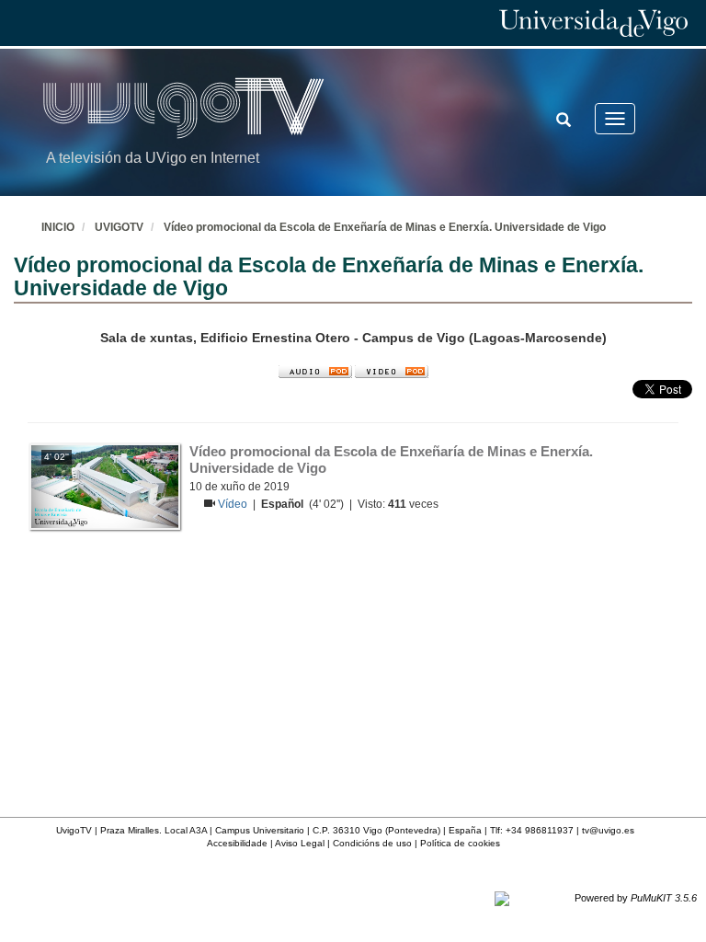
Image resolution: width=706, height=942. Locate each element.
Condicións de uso (372, 843)
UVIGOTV (119, 227)
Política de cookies (460, 843)
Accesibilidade (237, 843)
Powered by (636, 897)
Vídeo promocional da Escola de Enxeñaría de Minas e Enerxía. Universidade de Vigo (385, 227)
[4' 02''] (104, 485)
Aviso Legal (300, 843)
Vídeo (234, 504)
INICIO (57, 227)
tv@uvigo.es (608, 830)
